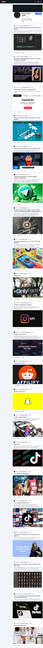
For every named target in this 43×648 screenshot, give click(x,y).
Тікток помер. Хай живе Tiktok (21, 502)
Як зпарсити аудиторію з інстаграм (22, 304)
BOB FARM (17, 115)
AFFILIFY (17, 174)
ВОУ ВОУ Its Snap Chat (19, 391)
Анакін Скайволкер (19, 593)
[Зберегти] (29, 53)
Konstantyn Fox (18, 87)
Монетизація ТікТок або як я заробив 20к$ (24, 89)
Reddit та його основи (19, 363)
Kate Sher (17, 532)
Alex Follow (17, 25)
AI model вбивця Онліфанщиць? (22, 473)
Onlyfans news (17, 275)
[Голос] (41, 52)
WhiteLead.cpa (18, 332)
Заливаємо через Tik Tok (20, 334)
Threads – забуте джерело (20, 417)
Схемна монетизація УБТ (20, 625)
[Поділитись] (26, 53)
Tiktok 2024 (16, 444)
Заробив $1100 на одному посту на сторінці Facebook (27, 148)
